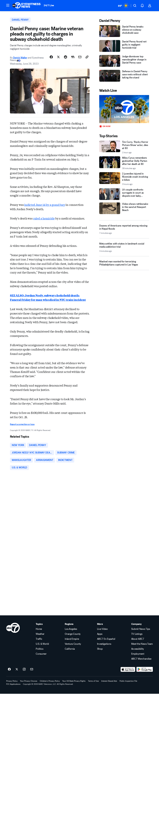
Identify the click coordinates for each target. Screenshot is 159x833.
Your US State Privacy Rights (74, 681)
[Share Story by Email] (79, 57)
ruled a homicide (44, 218)
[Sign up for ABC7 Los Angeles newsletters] (32, 669)
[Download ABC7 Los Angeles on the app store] (127, 669)
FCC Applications (13, 684)
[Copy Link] (87, 57)
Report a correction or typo (22, 424)
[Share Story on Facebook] (51, 57)
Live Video (102, 629)
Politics (39, 649)
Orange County (73, 634)
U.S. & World (42, 644)
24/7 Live (49, 5)
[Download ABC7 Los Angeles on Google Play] (144, 669)
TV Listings (136, 634)
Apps (99, 634)
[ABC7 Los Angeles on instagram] (24, 669)
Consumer (41, 654)
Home (39, 629)
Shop (100, 649)
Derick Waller (20, 57)
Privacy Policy (12, 681)
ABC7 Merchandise (141, 659)
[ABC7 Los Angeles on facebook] (9, 669)
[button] (8, 5)
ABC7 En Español (106, 639)
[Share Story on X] (58, 57)
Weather (40, 634)
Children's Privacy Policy (50, 681)
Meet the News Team (142, 644)
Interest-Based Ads (109, 681)
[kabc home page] (13, 628)
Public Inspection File (128, 681)
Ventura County (73, 644)
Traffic (39, 639)
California (70, 649)
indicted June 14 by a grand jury (44, 205)
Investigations (104, 644)
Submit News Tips (140, 629)
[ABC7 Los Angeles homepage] (26, 5)
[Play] (124, 109)
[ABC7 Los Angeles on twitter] (17, 669)
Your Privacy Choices (28, 681)
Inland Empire (72, 639)
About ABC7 (137, 639)
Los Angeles (71, 629)
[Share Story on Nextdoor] (72, 57)
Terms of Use (93, 681)
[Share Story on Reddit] (65, 57)
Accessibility (137, 649)
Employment (137, 654)
